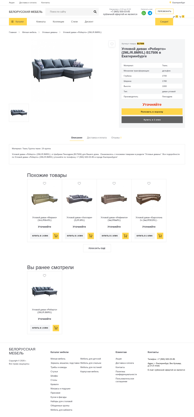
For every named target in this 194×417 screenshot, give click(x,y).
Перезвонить (164, 11)
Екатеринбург (178, 2)
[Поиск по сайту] (95, 12)
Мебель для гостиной (91, 367)
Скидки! (164, 21)
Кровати (55, 384)
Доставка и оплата (27, 2)
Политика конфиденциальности (126, 373)
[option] (62, 70)
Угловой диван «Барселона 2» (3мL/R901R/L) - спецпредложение (149, 220)
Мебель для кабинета (61, 410)
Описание (76, 137)
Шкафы (54, 376)
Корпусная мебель (89, 371)
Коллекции (58, 21)
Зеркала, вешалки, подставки (65, 363)
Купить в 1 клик (152, 120)
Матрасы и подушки (60, 388)
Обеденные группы (60, 405)
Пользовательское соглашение (125, 380)
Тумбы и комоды (59, 367)
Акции (11, 2)
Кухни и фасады (59, 397)
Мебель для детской (90, 359)
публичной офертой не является (120, 14)
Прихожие (55, 393)
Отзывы (116, 137)
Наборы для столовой (61, 401)
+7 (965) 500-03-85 (120, 11)
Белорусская (25, 11)
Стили (74, 21)
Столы (54, 380)
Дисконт (89, 21)
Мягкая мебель (58, 359)
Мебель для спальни (90, 363)
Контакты (45, 2)
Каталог (20, 21)
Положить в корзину (152, 112)
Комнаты (41, 21)
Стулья (54, 371)
